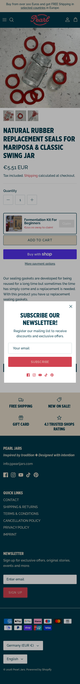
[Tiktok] (46, 375)
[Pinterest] (52, 375)
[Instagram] (34, 375)
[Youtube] (40, 375)
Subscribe (40, 362)
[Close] (70, 306)
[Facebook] (28, 375)
